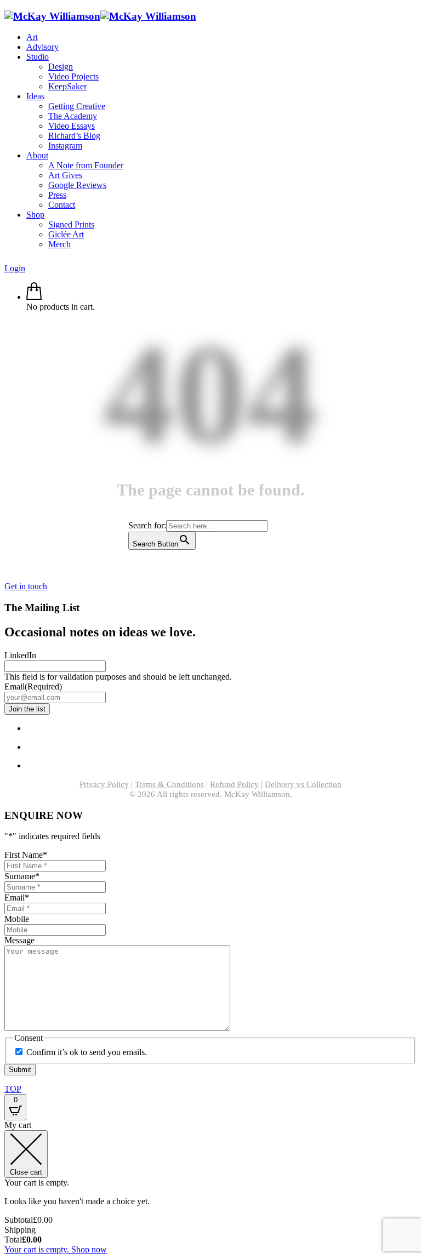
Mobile (16, 919)
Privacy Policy (104, 784)
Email (33, 686)
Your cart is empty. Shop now (55, 1249)
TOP (12, 1088)
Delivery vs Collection (303, 784)
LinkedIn (20, 655)
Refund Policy (234, 784)
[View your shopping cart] (34, 296)
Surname (21, 876)
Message (19, 940)
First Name (25, 854)
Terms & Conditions (169, 784)
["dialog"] (210, 1187)
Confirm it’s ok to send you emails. (86, 1052)
